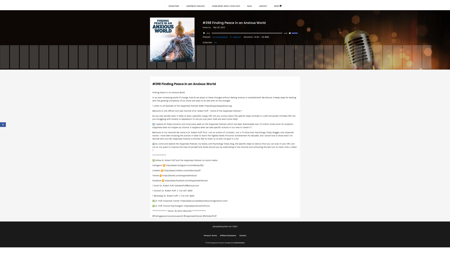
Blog (249, 6)
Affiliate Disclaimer (228, 235)
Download (237, 37)
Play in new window (220, 37)
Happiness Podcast (195, 6)
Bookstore (174, 6)
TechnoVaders (239, 243)
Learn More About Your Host (226, 6)
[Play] (204, 33)
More (276, 6)
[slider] (295, 33)
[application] (251, 33)
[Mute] (290, 33)
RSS (215, 43)
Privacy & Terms (210, 235)
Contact (263, 6)
